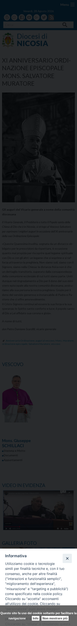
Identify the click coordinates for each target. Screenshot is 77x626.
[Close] (67, 558)
